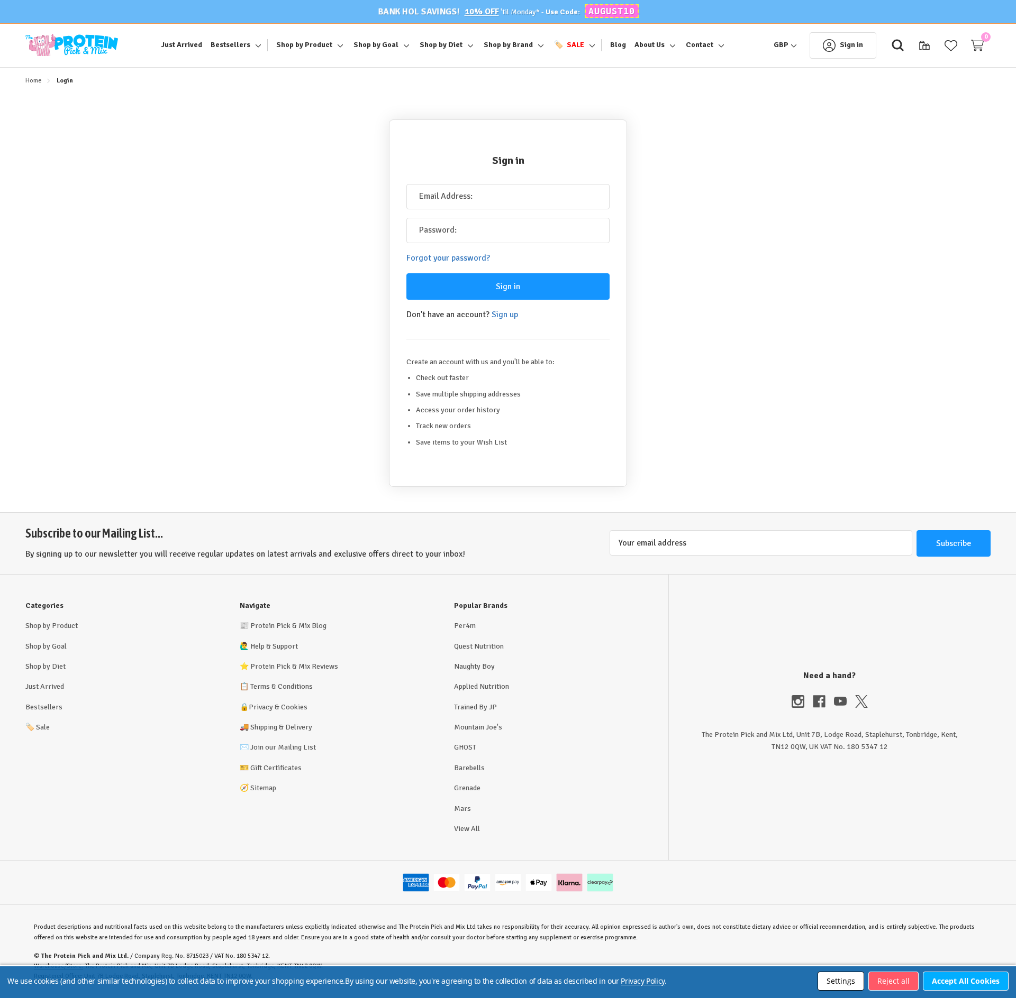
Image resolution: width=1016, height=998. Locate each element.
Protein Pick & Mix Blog (288, 625)
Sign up (505, 314)
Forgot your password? (448, 258)
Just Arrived (44, 686)
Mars (462, 808)
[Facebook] (823, 701)
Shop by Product (51, 625)
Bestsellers (43, 707)
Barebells (469, 767)
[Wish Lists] (951, 45)
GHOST (465, 747)
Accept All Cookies (966, 981)
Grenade (467, 787)
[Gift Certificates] (924, 45)
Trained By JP (475, 707)
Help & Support (274, 646)
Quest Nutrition (479, 646)
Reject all (893, 981)
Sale (37, 727)
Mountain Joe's (478, 727)
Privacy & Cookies (278, 707)
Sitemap (263, 787)
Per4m (465, 625)
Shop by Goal (46, 646)
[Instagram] (802, 701)
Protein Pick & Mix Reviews (294, 666)
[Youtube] (844, 701)
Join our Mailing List (283, 747)
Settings (841, 981)
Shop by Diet (45, 666)
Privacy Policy (642, 981)
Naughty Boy (474, 666)
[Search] (898, 45)
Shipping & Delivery (281, 727)
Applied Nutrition (481, 686)
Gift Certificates (276, 767)
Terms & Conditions (281, 686)
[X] (861, 701)
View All (467, 828)
